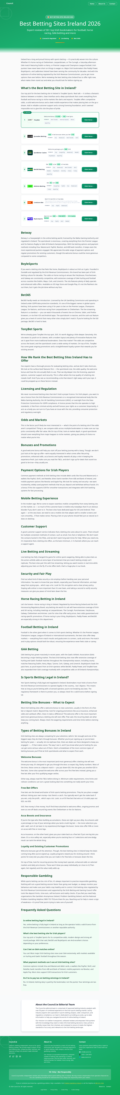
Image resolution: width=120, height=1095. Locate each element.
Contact (112, 4)
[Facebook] (10, 1056)
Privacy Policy (54, 1089)
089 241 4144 (99, 1083)
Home (92, 4)
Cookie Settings (75, 1089)
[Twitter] (13, 1056)
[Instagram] (17, 1056)
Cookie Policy (64, 1089)
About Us (101, 4)
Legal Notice (44, 1089)
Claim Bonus (88, 120)
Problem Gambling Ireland (72, 1083)
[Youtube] (20, 1056)
